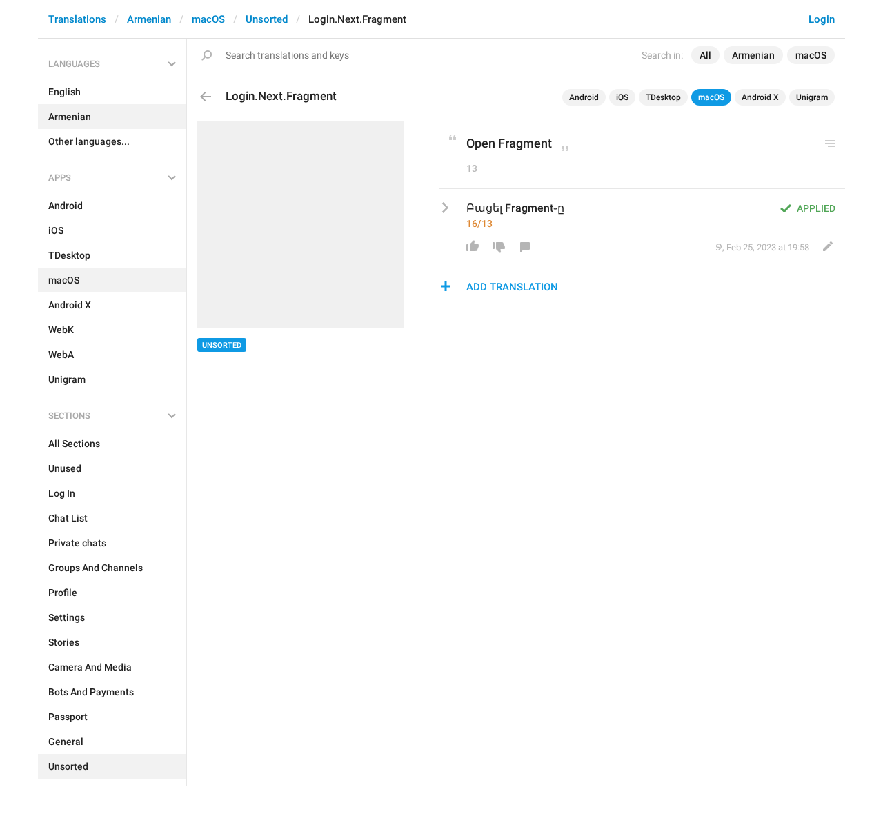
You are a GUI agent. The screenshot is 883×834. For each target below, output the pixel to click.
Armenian (149, 19)
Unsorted (267, 19)
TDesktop (663, 97)
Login (821, 19)
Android (584, 97)
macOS (208, 19)
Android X (760, 97)
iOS (622, 97)
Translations (77, 19)
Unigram (812, 97)
